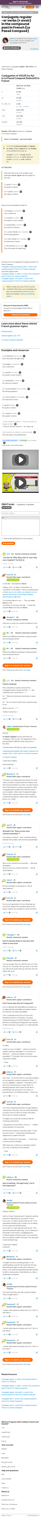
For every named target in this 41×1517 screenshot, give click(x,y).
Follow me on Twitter (8, 1509)
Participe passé (6, 331)
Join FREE (30, 7)
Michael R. (11, 1257)
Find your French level (20, 315)
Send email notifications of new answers (18, 538)
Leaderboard (5, 1432)
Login (3, 1453)
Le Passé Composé (10, 757)
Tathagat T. (11, 935)
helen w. (10, 997)
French (5, 12)
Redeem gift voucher (8, 1466)
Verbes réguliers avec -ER (10, 336)
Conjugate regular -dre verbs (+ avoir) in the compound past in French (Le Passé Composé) (18, 1393)
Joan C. (10, 825)
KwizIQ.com (5, 1495)
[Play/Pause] (19, 184)
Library (12, 12)
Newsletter (5, 1458)
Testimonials (5, 1437)
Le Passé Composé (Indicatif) (12, 340)
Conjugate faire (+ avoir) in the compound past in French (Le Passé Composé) (19, 1400)
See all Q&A (6, 507)
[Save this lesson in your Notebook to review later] (11, 48)
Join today (27, 670)
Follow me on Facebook (9, 1504)
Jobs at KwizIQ (6, 1479)
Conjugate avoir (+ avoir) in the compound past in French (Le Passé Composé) (19, 1406)
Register (4, 1449)
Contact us (4, 1488)
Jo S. (9, 554)
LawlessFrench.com (7, 1500)
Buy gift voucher (6, 1462)
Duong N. (10, 958)
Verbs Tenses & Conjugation (25, 12)
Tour (3, 1428)
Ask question (8, 543)
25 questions (34, 49)
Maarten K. (11, 774)
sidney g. (10, 1177)
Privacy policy (6, 1515)
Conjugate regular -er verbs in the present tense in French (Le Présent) (19, 1380)
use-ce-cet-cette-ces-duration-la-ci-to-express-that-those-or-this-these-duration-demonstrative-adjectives (20, 594)
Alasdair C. (11, 617)
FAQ (2, 1474)
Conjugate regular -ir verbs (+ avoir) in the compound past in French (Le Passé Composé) (20, 1387)
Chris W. (10, 575)
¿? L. (8, 680)
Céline (9, 726)
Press (3, 1483)
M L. (8, 633)
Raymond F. (11, 1304)
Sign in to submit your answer (17, 665)
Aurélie (9, 1200)
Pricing (3, 1441)
